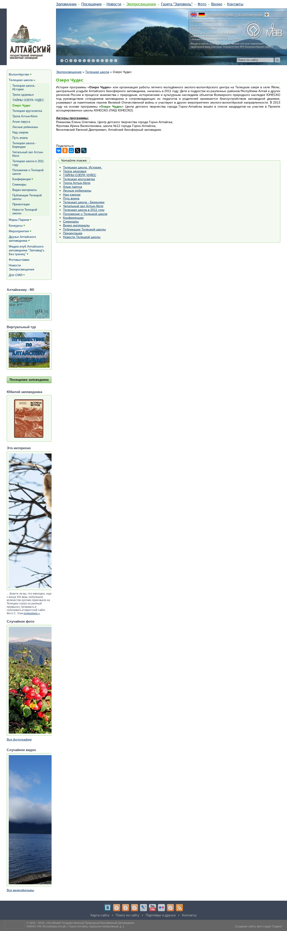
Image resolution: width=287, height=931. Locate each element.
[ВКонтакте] (58, 150)
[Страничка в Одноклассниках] (125, 907)
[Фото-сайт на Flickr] (161, 907)
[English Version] (194, 14)
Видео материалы (76, 225)
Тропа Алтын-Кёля (76, 183)
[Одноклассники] (65, 150)
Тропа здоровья (74, 171)
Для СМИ (15, 275)
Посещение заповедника (29, 379)
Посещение (91, 4)
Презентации (72, 233)
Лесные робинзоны (77, 190)
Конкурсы (16, 225)
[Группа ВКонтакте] (107, 907)
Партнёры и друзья (161, 915)
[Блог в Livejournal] (143, 907)
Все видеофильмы (20, 890)
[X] (77, 150)
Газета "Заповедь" (177, 4)
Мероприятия (19, 231)
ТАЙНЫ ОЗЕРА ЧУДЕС (79, 175)
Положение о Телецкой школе (85, 214)
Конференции (73, 217)
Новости (114, 4)
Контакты (235, 4)
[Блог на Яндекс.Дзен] (134, 907)
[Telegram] (116, 907)
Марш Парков (19, 219)
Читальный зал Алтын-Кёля (83, 206)
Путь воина (71, 198)
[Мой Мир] (71, 150)
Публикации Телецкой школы (84, 229)
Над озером (71, 194)
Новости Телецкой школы (81, 237)
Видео (216, 4)
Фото (202, 4)
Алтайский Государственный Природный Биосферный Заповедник (90, 922)
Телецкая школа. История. (82, 167)
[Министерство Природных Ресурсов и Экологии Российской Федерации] (267, 14)
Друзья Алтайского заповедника (22, 238)
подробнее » (32, 613)
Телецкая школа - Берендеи (83, 202)
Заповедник (66, 4)
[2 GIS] (170, 907)
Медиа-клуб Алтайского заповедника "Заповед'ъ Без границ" (26, 250)
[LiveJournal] (84, 150)
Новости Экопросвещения (21, 267)
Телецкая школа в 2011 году (83, 210)
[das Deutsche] (202, 14)
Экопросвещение (141, 4)
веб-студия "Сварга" (270, 926)
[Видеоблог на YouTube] (152, 907)
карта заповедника (220, 14)
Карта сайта (100, 915)
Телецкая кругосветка (79, 179)
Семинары (71, 221)
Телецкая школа (97, 72)
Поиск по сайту (127, 915)
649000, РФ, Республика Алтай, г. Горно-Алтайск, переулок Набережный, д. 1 (75, 926)
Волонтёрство (19, 74)
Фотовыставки (19, 259)
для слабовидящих (249, 14)
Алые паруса (72, 186)
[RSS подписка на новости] (179, 907)
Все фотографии (19, 739)
